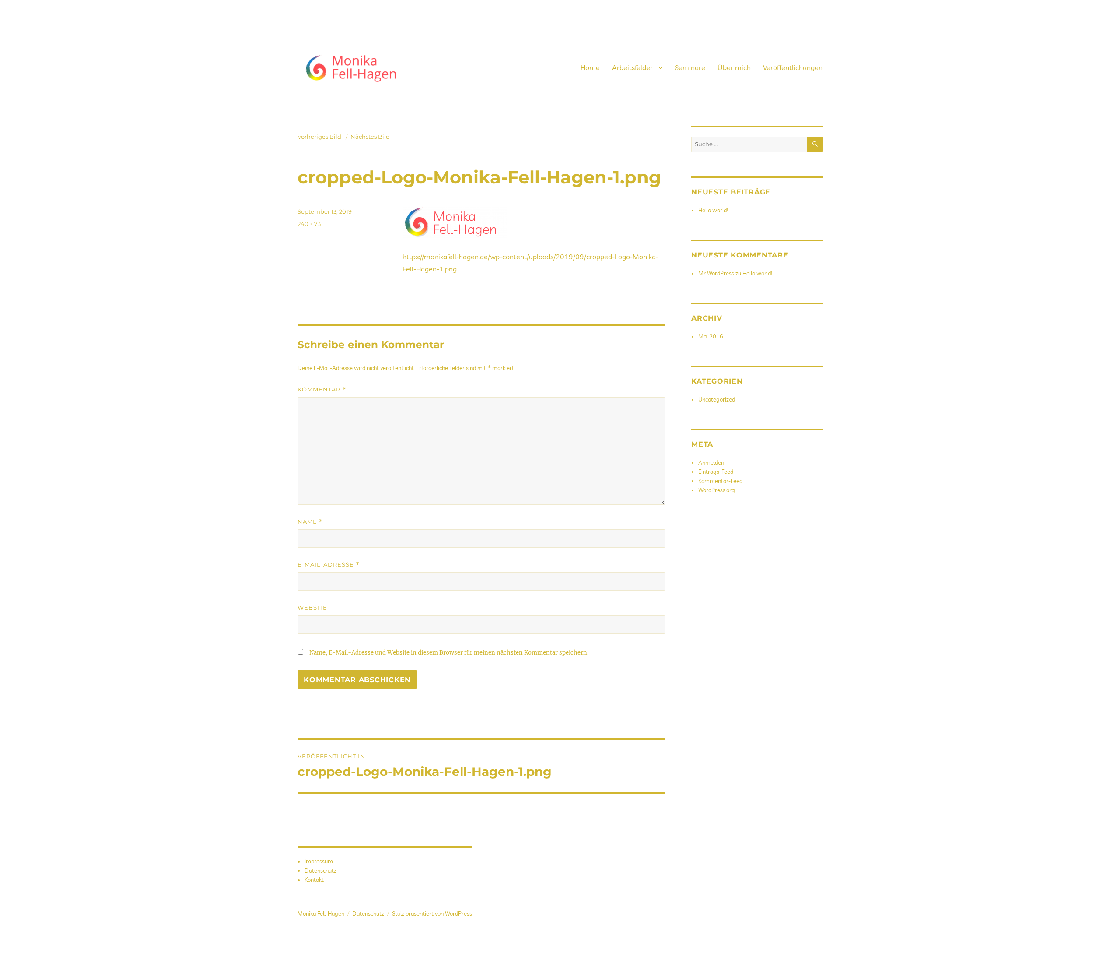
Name (310, 521)
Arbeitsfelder (632, 67)
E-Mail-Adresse (329, 564)
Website (312, 607)
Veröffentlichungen (792, 67)
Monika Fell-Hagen (321, 913)
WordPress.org (716, 489)
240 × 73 (309, 223)
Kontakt (314, 879)
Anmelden (711, 462)
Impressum (318, 861)
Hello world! (713, 210)
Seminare (690, 67)
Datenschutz (320, 870)
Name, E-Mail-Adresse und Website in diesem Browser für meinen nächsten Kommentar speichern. (448, 652)
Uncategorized (716, 399)
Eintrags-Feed (715, 471)
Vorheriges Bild (319, 136)
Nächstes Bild (370, 136)
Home (590, 67)
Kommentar (322, 389)
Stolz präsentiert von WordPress (432, 913)
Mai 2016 (710, 336)
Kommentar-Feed (720, 480)
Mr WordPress (716, 273)
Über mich (734, 67)
